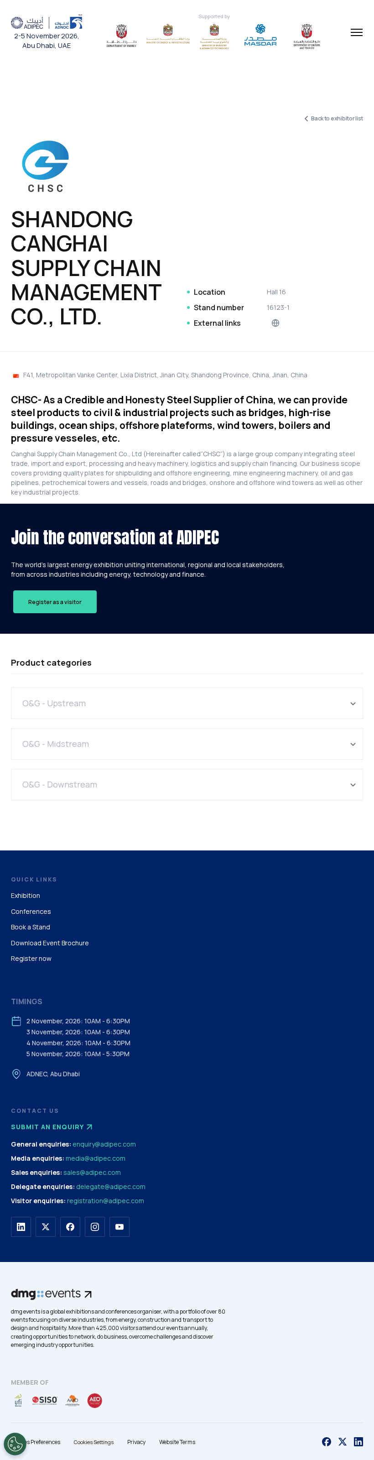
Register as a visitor (55, 602)
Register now (31, 958)
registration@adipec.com (105, 1200)
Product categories (51, 662)
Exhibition (25, 895)
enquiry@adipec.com (104, 1144)
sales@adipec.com (92, 1172)
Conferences (31, 911)
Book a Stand (30, 927)
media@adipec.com (95, 1158)
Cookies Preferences (35, 1442)
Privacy (136, 1442)
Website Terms (177, 1442)
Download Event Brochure (50, 943)
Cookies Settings (94, 1442)
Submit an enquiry (47, 1126)
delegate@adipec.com (110, 1186)
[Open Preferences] (15, 1444)
